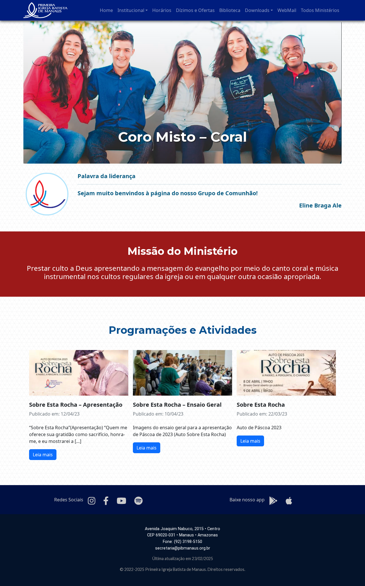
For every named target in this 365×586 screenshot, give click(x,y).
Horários (161, 10)
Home (106, 10)
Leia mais (43, 454)
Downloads (257, 10)
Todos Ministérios (320, 10)
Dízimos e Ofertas (195, 10)
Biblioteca (229, 10)
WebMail (286, 10)
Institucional (130, 10)
